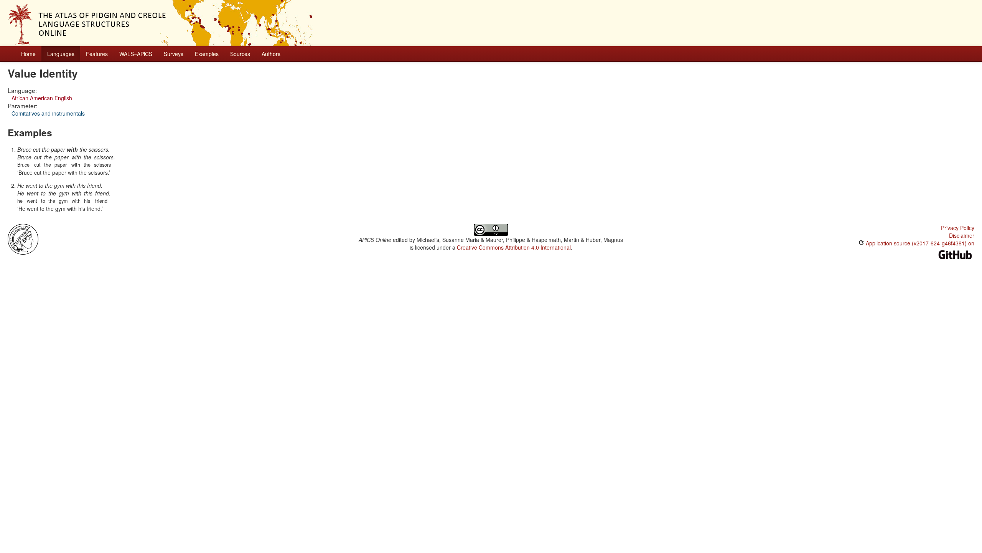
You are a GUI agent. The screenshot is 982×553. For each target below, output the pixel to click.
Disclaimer (961, 235)
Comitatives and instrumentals (48, 113)
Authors (271, 54)
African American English (42, 98)
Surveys (173, 54)
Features (97, 54)
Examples (207, 54)
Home (28, 54)
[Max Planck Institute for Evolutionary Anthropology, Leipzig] (23, 238)
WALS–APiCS (135, 54)
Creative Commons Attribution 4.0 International (514, 247)
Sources (240, 54)
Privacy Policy (957, 228)
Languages (60, 54)
